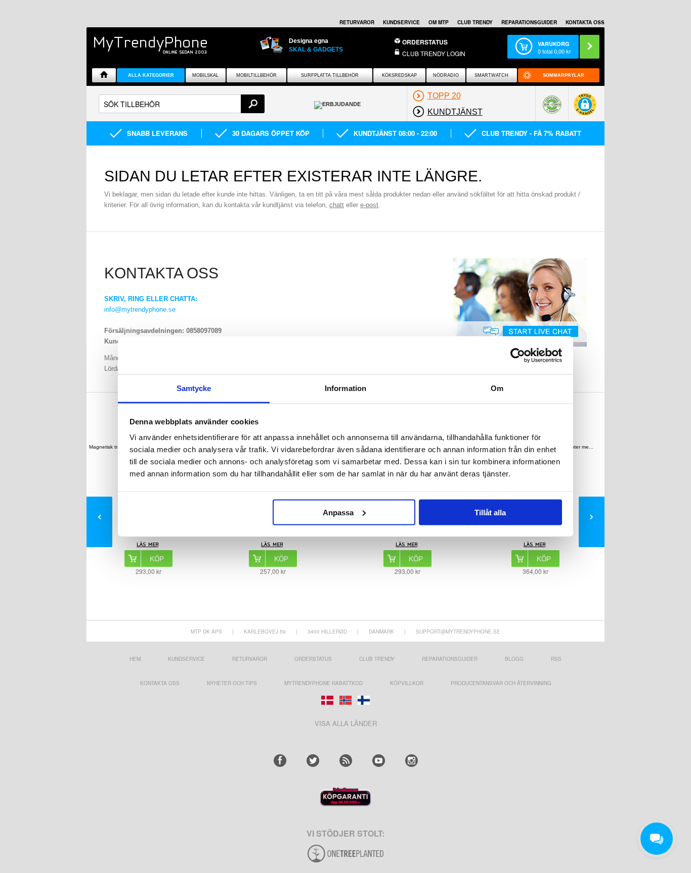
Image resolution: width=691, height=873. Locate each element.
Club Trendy (475, 22)
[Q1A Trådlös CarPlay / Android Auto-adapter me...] (535, 545)
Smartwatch (491, 75)
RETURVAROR (356, 22)
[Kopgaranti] (345, 803)
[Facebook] (280, 760)
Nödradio (446, 75)
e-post (369, 205)
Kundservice (186, 658)
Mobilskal (205, 75)
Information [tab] (345, 388)
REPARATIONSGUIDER (529, 22)
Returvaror (249, 658)
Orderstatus (313, 658)
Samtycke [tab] (194, 388)
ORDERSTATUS (425, 41)
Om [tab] (497, 388)
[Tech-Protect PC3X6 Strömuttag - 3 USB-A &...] (273, 545)
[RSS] (345, 760)
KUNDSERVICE (401, 22)
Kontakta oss (160, 683)
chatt (336, 205)
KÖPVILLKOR (406, 683)
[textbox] (182, 103)
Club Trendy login (433, 53)
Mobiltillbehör (256, 75)
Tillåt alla (490, 512)
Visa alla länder (346, 723)
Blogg (514, 658)
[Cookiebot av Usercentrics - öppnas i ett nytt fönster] (517, 355)
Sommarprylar (563, 75)
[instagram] (411, 760)
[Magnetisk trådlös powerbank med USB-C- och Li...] (148, 545)
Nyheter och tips (232, 683)
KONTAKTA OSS (585, 22)
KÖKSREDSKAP (399, 75)
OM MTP (438, 22)
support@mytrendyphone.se (458, 631)
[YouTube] (378, 760)
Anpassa (338, 512)
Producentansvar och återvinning (501, 683)
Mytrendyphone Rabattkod (323, 683)
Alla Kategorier (151, 75)
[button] (585, 108)
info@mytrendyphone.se (140, 309)
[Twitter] (313, 760)
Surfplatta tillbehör (330, 75)
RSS (556, 658)
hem (135, 658)
